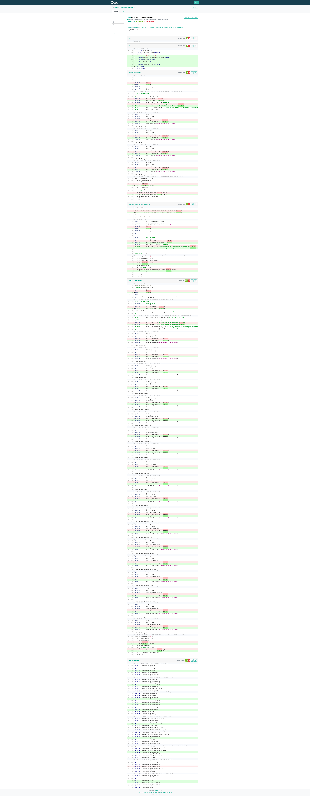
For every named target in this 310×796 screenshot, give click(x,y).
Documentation (142, 792)
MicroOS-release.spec (135, 72)
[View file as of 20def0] (192, 38)
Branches (116, 28)
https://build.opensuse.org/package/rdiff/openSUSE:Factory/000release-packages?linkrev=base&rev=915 (156, 27)
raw (186, 17)
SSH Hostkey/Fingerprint (165, 792)
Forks (115, 31)
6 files (128, 19)
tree (192, 17)
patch (189, 17)
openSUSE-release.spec (135, 280)
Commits (116, 25)
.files (130, 38)
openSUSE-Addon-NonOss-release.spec (139, 204)
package (116, 7)
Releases (116, 34)
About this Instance (152, 792)
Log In (197, 2)
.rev (130, 45)
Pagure (156, 790)
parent (196, 17)
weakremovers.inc (134, 660)
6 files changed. (131, 21)
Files (115, 22)
